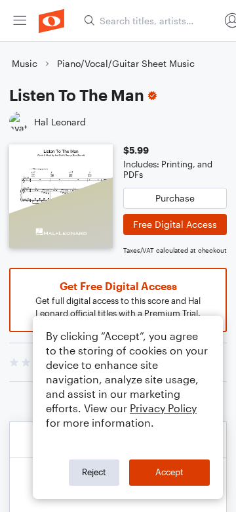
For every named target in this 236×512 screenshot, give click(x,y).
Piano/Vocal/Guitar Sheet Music (126, 63)
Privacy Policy (163, 408)
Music (24, 63)
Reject (94, 472)
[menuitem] (19, 20)
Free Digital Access (175, 224)
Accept (169, 472)
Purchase (175, 197)
